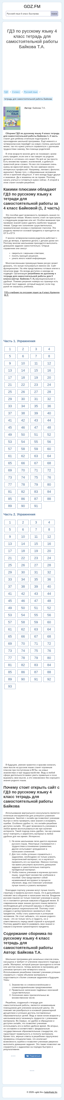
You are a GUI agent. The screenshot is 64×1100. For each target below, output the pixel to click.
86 (23, 499)
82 (23, 492)
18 (23, 377)
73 (10, 477)
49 (10, 435)
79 (36, 484)
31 (36, 399)
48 (49, 427)
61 (10, 456)
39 (36, 413)
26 (23, 392)
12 (49, 363)
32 (49, 399)
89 (10, 506)
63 (36, 456)
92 (49, 679)
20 (49, 377)
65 (10, 463)
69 (10, 470)
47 (36, 427)
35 (36, 406)
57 (10, 449)
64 (49, 456)
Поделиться (35, 1056)
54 (23, 442)
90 (23, 506)
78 (23, 484)
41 (10, 420)
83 (36, 492)
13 (10, 370)
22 (23, 385)
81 (10, 492)
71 (36, 470)
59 (36, 449)
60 (49, 449)
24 (49, 385)
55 (36, 442)
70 (23, 470)
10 (23, 363)
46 (23, 427)
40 (49, 413)
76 (49, 477)
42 (23, 420)
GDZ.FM (32, 6)
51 (36, 435)
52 (49, 435)
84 (49, 492)
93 (10, 686)
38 (23, 413)
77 (10, 484)
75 (36, 477)
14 (23, 370)
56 (49, 442)
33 (10, 406)
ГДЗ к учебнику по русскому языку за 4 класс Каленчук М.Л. (31, 293)
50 (23, 435)
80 (49, 484)
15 (36, 370)
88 (49, 499)
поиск (54, 13)
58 (23, 449)
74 (23, 477)
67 (36, 463)
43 (36, 420)
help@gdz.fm (50, 1092)
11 (36, 363)
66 (23, 463)
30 (23, 399)
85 (10, 499)
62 (23, 456)
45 (10, 427)
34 (23, 406)
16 (49, 370)
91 (36, 506)
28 (49, 392)
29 (10, 399)
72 (49, 470)
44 (49, 420)
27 (36, 392)
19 (36, 377)
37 (10, 413)
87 (36, 499)
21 (10, 385)
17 (10, 377)
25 (10, 392)
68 (49, 463)
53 (10, 442)
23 (36, 385)
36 (49, 406)
